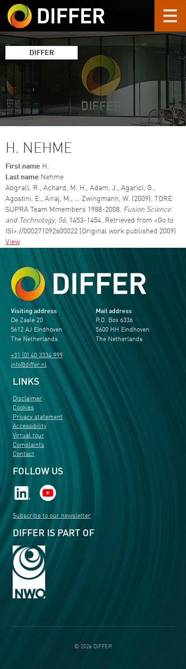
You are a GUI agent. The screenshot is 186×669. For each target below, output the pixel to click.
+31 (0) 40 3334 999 (37, 356)
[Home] (78, 284)
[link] (22, 493)
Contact (23, 454)
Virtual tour (28, 436)
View (12, 242)
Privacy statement (38, 417)
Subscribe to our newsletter (52, 516)
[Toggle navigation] (170, 16)
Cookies (23, 408)
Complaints (28, 445)
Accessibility (29, 426)
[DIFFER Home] (56, 10)
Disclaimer (27, 399)
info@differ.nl (28, 365)
